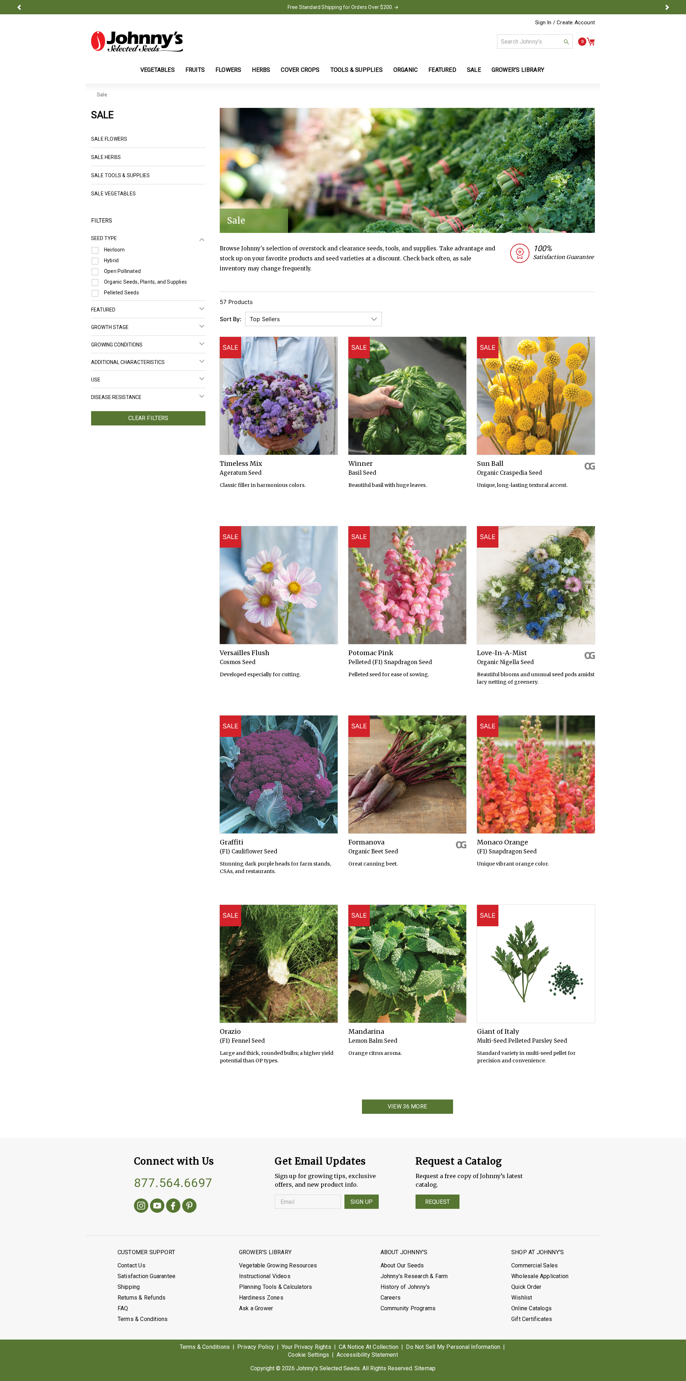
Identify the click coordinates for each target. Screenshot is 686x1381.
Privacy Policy (255, 1346)
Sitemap (425, 1368)
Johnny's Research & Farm (414, 1276)
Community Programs (408, 1308)
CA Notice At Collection (369, 1346)
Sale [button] (474, 69)
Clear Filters (148, 418)
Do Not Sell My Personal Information (453, 1346)
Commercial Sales (534, 1265)
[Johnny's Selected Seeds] (137, 41)
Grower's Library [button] (519, 69)
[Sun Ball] (536, 396)
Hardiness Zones (261, 1297)
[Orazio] (279, 964)
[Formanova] (407, 774)
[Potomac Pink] (407, 585)
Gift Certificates (531, 1319)
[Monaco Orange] (536, 774)
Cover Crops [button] (300, 69)
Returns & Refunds (141, 1297)
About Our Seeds (402, 1265)
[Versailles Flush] (279, 585)
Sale (102, 94)
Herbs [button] (261, 69)
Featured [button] (442, 69)
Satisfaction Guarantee (146, 1276)
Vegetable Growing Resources (278, 1265)
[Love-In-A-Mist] (536, 585)
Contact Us (131, 1265)
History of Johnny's (405, 1286)
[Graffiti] (279, 774)
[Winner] (407, 396)
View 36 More (407, 1106)
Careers (391, 1297)
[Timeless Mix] (279, 396)
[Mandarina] (407, 964)
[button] (19, 7)
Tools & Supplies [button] (356, 69)
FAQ (123, 1308)
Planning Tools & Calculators (275, 1286)
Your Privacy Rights (306, 1346)
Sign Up (362, 1201)
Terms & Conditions (143, 1319)
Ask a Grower (256, 1308)
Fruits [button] (195, 69)
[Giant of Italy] (536, 964)
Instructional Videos (264, 1276)
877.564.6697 (173, 1183)
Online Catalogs (531, 1308)
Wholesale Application (539, 1276)
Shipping (129, 1286)
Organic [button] (405, 69)
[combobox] (535, 41)
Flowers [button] (228, 69)
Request (437, 1201)
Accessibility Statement (367, 1354)
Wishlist (521, 1297)
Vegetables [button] (157, 69)
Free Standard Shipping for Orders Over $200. (340, 7)
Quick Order (526, 1286)
